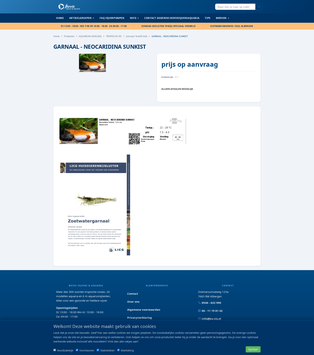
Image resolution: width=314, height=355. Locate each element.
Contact (132, 293)
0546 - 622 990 (211, 302)
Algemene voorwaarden (143, 309)
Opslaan (253, 349)
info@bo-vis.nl (211, 318)
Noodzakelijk (65, 350)
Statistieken (107, 350)
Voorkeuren (86, 350)
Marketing (127, 350)
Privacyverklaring (139, 317)
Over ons (133, 301)
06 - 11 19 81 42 (212, 310)
